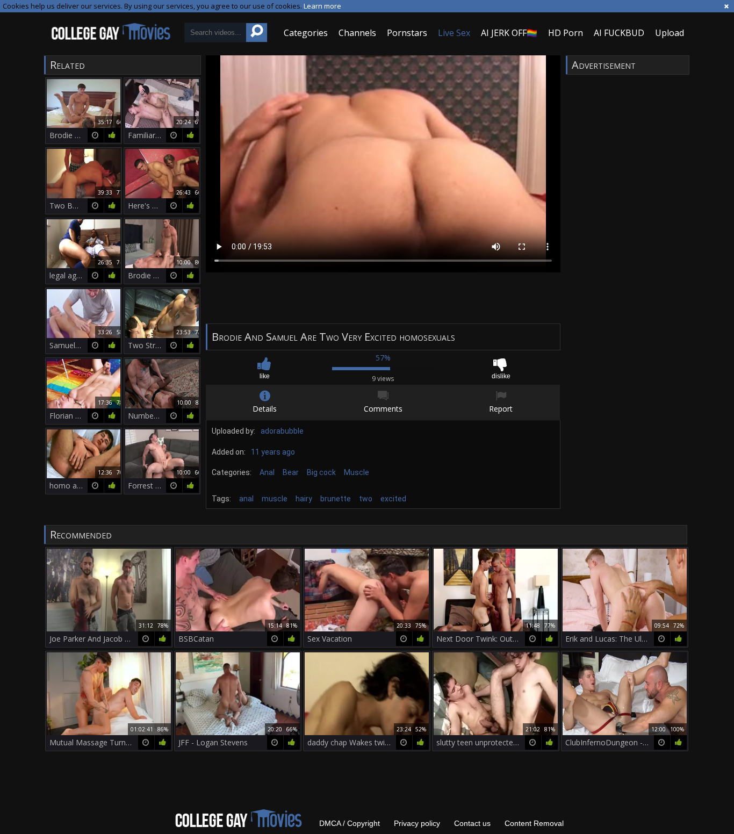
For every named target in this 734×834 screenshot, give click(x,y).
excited (393, 498)
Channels (357, 33)
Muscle (356, 472)
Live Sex (454, 33)
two (365, 498)
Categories (306, 33)
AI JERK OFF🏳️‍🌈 (509, 33)
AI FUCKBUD (619, 33)
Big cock (321, 472)
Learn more (322, 6)
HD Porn (565, 33)
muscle (274, 498)
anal (246, 498)
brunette (335, 498)
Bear (291, 472)
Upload (669, 33)
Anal (267, 472)
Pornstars (407, 33)
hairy (304, 498)
